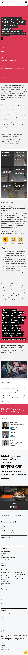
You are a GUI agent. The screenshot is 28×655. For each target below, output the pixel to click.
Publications (13, 5)
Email (13, 429)
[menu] (25, 652)
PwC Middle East (4, 5)
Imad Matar (13, 432)
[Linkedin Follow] (14, 507)
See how (5, 480)
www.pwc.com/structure (6, 639)
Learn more (5, 357)
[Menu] (26, 2)
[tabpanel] (14, 262)
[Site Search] (23, 2)
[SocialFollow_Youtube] (16, 507)
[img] (2, 38)
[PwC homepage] (2, 2)
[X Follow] (11, 507)
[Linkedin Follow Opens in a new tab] (11, 429)
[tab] (5, 241)
